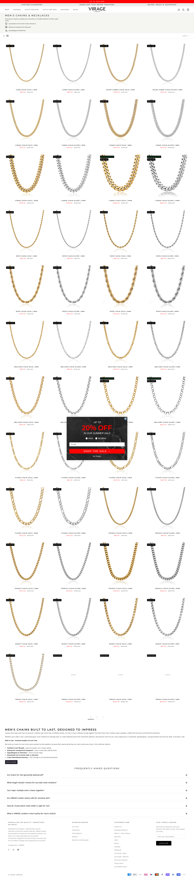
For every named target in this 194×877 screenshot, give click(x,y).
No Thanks (97, 456)
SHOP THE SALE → (97, 451)
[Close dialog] (125, 419)
